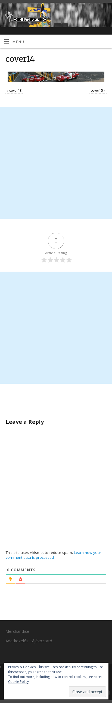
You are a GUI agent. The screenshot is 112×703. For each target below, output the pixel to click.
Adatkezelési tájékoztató (28, 640)
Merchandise (17, 631)
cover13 (15, 90)
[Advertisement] (56, 163)
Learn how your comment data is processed (53, 555)
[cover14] (56, 77)
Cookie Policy (18, 681)
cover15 (97, 90)
